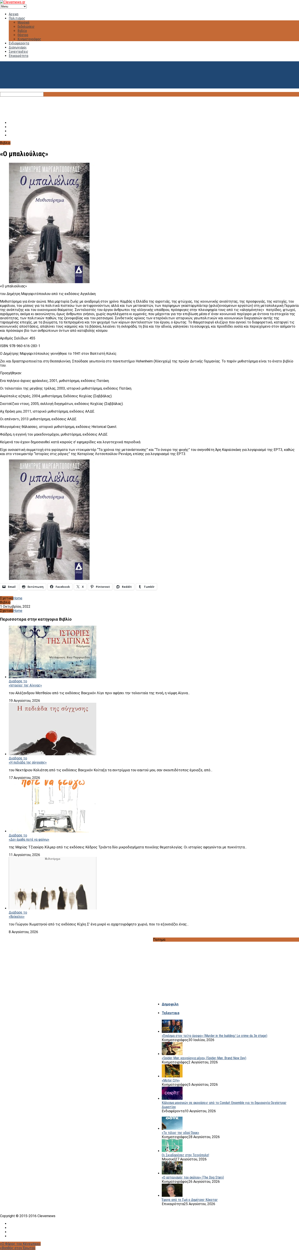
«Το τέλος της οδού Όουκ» (180, 1133)
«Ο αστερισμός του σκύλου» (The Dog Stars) (193, 1177)
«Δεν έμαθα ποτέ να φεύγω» (29, 839)
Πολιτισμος (17, 18)
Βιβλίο (22, 31)
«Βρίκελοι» (17, 917)
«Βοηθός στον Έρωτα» (17, 1248)
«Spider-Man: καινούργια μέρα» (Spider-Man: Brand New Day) (204, 1058)
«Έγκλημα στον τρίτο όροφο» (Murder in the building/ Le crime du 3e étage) (214, 1036)
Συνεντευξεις (18, 51)
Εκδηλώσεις (26, 27)
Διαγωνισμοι (17, 47)
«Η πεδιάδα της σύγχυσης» (28, 762)
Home (17, 598)
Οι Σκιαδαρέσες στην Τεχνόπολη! (185, 1155)
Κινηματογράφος (29, 39)
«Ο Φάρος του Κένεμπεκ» (20, 1244)
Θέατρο (23, 35)
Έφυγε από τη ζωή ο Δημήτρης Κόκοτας (190, 1200)
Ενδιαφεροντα (19, 43)
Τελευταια (170, 1013)
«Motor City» (171, 1080)
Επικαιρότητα (18, 56)
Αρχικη (13, 14)
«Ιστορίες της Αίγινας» (25, 685)
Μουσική (23, 22)
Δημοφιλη (170, 1004)
